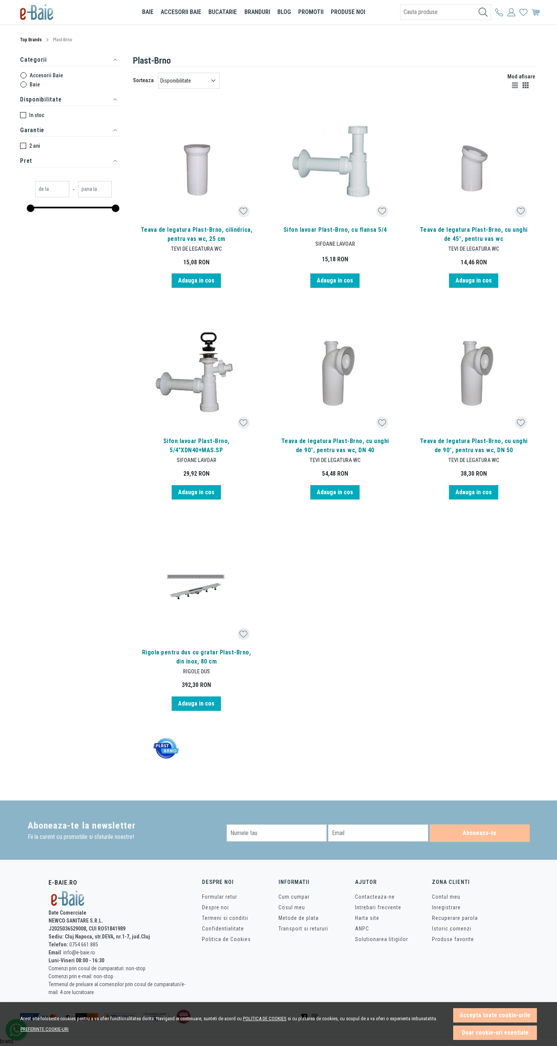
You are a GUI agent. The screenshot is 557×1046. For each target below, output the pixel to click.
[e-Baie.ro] (64, 12)
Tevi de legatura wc (196, 248)
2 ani (34, 145)
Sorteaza (143, 80)
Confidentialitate (223, 929)
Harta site (367, 918)
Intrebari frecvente (378, 907)
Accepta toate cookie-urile (495, 1015)
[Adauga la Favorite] (243, 211)
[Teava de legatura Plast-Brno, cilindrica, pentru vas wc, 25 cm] (196, 164)
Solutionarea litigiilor (381, 939)
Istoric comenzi (451, 929)
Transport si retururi (303, 929)
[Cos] (536, 12)
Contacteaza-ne (375, 897)
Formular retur (219, 897)
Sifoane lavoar (335, 243)
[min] (52, 190)
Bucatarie (222, 12)
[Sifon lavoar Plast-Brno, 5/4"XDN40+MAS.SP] (196, 375)
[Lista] (515, 85)
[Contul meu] (499, 12)
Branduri (257, 12)
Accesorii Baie (46, 75)
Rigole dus (196, 671)
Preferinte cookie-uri (44, 1029)
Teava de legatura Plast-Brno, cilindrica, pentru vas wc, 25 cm (197, 234)
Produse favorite (453, 939)
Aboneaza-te (479, 833)
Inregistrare (446, 907)
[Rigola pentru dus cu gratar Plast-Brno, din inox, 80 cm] (196, 587)
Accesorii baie (181, 12)
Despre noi (215, 907)
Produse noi (348, 12)
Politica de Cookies (226, 939)
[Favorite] (523, 12)
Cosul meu (291, 907)
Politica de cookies (264, 1018)
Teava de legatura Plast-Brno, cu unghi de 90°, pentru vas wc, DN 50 (474, 445)
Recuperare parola (455, 918)
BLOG (284, 12)
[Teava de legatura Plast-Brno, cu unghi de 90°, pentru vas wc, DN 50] (473, 375)
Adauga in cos (196, 280)
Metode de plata (298, 918)
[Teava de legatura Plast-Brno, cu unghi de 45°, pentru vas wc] (473, 164)
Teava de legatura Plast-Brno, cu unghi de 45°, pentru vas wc (474, 234)
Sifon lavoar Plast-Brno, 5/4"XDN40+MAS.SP (196, 445)
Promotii (311, 12)
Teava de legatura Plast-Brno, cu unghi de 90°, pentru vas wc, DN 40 (335, 445)
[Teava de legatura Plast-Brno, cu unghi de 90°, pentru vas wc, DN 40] (335, 375)
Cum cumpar (294, 897)
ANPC (362, 929)
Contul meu (446, 897)
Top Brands (31, 39)
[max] (95, 190)
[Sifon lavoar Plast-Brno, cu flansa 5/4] (335, 164)
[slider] (30, 208)
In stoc (36, 115)
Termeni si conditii (225, 918)
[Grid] (526, 85)
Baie (147, 12)
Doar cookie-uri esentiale (495, 1032)
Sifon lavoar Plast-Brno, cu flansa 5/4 (335, 229)
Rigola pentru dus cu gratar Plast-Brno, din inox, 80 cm (196, 657)
